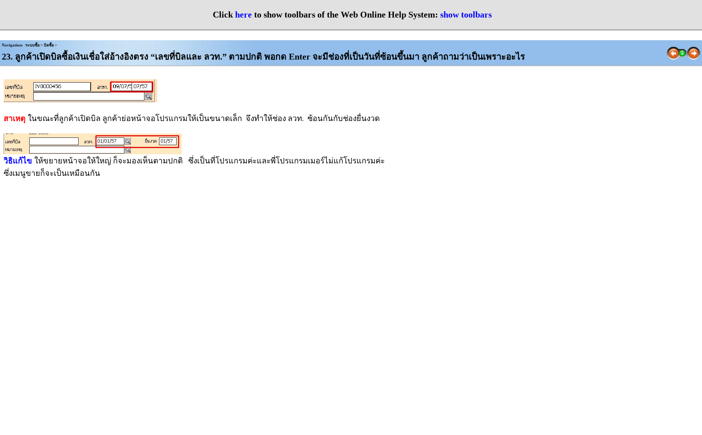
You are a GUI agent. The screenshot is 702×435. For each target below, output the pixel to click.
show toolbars (466, 14)
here (243, 14)
